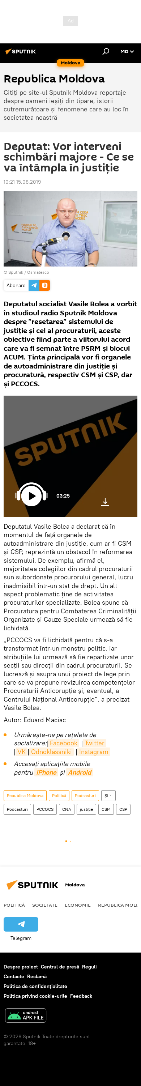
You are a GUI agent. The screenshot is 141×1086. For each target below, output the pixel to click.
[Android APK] (25, 1016)
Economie (78, 905)
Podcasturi (85, 795)
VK (21, 752)
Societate (44, 905)
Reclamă (37, 976)
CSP (123, 809)
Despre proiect (21, 966)
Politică (59, 795)
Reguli (89, 966)
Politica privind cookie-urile (35, 996)
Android (79, 772)
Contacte (14, 976)
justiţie (86, 809)
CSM (106, 809)
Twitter (94, 743)
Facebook (63, 743)
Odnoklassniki (51, 752)
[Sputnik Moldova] (22, 54)
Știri (108, 795)
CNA (66, 809)
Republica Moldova (25, 795)
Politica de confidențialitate (35, 986)
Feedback (81, 996)
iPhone (46, 772)
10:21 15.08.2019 (22, 182)
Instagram (93, 752)
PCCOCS (45, 809)
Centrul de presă (60, 966)
